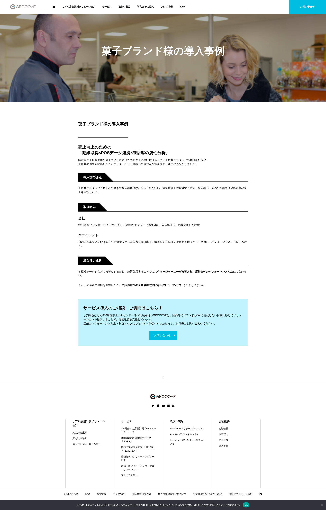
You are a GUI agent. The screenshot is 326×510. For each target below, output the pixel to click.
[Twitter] (153, 405)
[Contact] (168, 405)
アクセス (223, 440)
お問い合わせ (307, 6)
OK (246, 504)
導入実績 (223, 445)
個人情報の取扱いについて (172, 494)
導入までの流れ (145, 6)
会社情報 (223, 428)
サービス (107, 6)
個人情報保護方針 (141, 494)
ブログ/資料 (167, 6)
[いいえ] (321, 505)
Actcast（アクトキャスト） (184, 434)
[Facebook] (158, 405)
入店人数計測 (79, 432)
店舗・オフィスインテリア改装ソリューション (137, 468)
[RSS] (173, 405)
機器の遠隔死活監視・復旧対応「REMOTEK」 (137, 449)
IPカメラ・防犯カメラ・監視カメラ (186, 442)
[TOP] (163, 377)
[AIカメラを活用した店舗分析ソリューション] (23, 6)
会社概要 (224, 421)
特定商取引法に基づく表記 (207, 494)
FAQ (182, 6)
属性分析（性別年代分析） (86, 444)
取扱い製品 (124, 6)
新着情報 (101, 494)
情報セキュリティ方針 (240, 494)
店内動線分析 (79, 438)
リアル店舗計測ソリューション (78, 6)
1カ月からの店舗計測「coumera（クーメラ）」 (138, 430)
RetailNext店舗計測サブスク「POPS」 (136, 439)
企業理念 (223, 434)
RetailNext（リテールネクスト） (187, 428)
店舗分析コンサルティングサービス (137, 458)
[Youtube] (163, 405)
